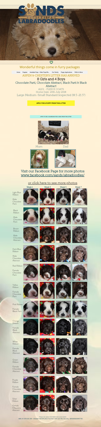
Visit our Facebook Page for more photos (52, 171)
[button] (30, 196)
